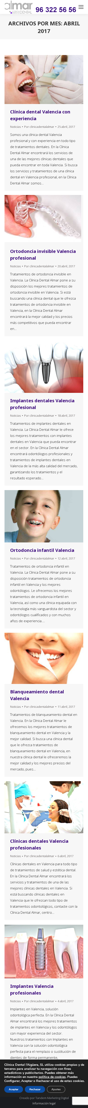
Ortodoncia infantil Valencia (42, 550)
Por (39, 127)
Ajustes (56, 1089)
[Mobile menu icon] (81, 6)
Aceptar (14, 1089)
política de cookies (52, 1077)
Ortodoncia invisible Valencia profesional (43, 254)
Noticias (15, 127)
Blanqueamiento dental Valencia (37, 695)
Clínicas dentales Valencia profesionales (39, 844)
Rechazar (35, 1089)
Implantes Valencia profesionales (31, 989)
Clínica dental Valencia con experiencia (40, 115)
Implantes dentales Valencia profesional (42, 404)
